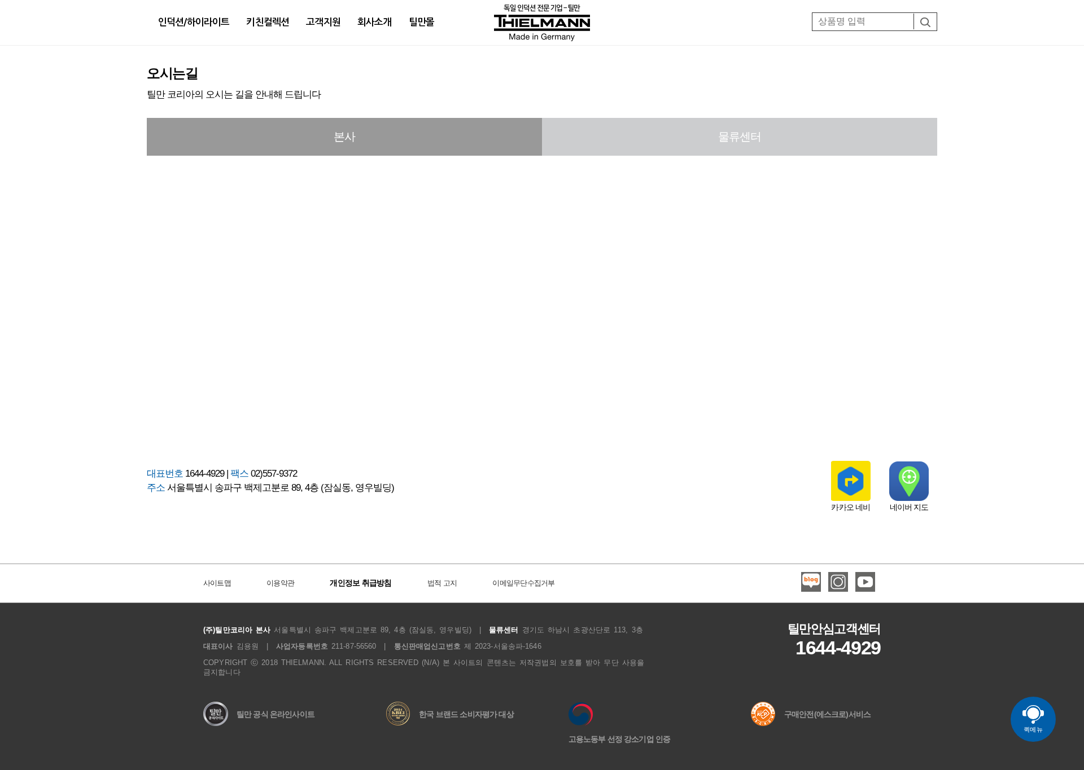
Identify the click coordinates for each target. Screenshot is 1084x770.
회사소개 (374, 22)
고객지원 (323, 22)
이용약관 (280, 583)
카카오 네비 (850, 507)
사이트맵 (217, 583)
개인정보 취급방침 (360, 582)
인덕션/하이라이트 (193, 22)
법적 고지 (442, 583)
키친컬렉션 (267, 22)
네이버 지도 (909, 507)
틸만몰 (421, 22)
